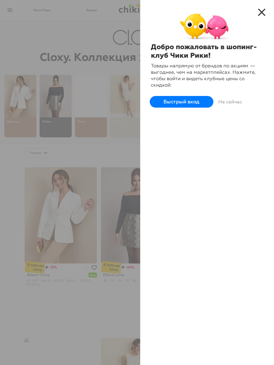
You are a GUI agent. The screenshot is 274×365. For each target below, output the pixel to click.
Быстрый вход (181, 102)
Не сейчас (230, 102)
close (261, 12)
